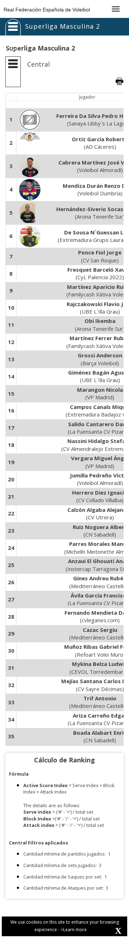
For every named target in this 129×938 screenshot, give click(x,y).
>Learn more (74, 930)
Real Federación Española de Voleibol (47, 10)
